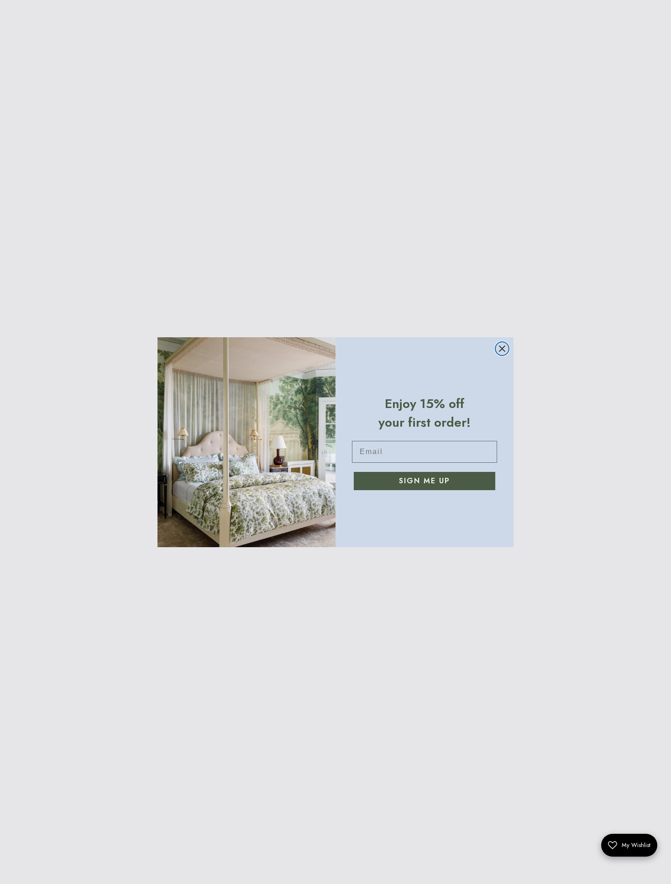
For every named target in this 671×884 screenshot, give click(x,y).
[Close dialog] (502, 349)
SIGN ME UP (424, 481)
